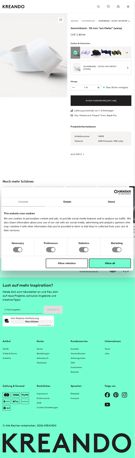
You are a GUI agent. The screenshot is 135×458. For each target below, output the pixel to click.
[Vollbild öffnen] (33, 55)
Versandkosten (78, 353)
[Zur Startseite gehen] (14, 6)
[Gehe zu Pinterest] (116, 394)
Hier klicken (32, 321)
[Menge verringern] (73, 87)
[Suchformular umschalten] (98, 7)
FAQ (73, 362)
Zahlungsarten (78, 358)
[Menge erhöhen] (98, 87)
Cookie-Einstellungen (47, 407)
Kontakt (75, 349)
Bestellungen (43, 353)
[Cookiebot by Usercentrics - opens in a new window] (116, 192)
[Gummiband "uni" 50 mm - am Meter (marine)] (106, 53)
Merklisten (42, 362)
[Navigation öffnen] (128, 7)
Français (75, 398)
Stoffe (6, 349)
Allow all (110, 263)
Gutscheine (76, 367)
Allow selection (67, 263)
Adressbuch (43, 358)
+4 (126, 52)
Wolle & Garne (10, 353)
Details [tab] (67, 201)
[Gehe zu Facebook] (107, 394)
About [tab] (111, 201)
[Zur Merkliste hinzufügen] (60, 20)
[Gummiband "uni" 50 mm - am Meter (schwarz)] (96, 53)
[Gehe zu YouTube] (107, 404)
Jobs (107, 353)
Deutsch (75, 393)
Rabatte (75, 372)
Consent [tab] (23, 201)
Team (107, 349)
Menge (74, 81)
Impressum (42, 393)
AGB (39, 403)
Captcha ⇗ (45, 325)
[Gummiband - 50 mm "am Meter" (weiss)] (75, 53)
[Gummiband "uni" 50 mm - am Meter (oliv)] (116, 53)
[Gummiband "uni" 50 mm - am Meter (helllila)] (85, 53)
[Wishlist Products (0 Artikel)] (108, 7)
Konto (40, 349)
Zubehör (7, 358)
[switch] (50, 249)
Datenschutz (43, 398)
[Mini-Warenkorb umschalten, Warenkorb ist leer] (118, 7)
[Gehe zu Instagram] (124, 394)
